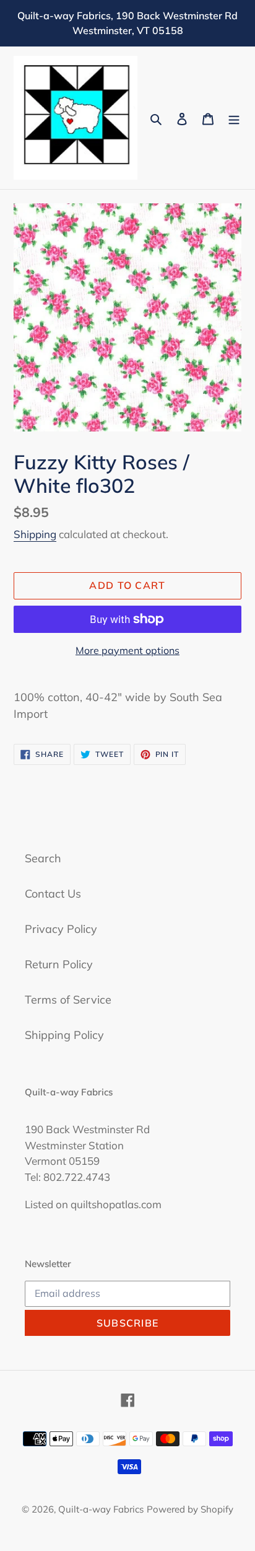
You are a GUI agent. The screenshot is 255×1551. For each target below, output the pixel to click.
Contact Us (53, 893)
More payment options (127, 650)
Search (43, 858)
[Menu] (234, 118)
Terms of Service (68, 999)
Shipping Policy (64, 1035)
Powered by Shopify (190, 1509)
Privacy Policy (61, 929)
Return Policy (59, 964)
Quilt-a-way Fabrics (101, 1509)
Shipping (35, 534)
